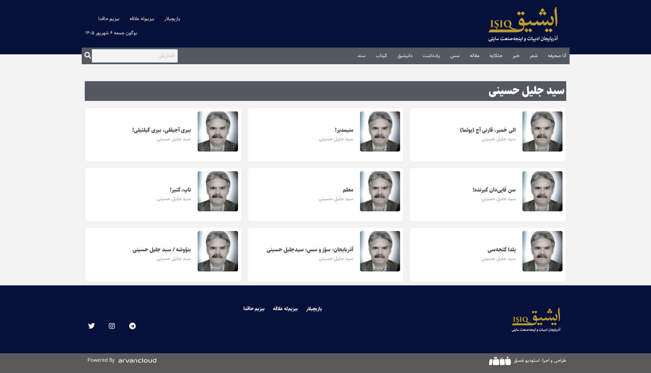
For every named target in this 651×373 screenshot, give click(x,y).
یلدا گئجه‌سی (502, 250)
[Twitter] (91, 326)
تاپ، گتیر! (180, 190)
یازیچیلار (172, 18)
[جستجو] (87, 55)
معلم (348, 190)
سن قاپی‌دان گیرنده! (494, 190)
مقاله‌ (474, 55)
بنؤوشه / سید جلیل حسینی (162, 250)
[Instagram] (112, 326)
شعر (534, 55)
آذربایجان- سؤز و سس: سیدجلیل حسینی (310, 250)
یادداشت (431, 55)
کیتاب (381, 55)
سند (361, 55)
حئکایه (496, 55)
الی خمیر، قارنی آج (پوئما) (488, 130)
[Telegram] (132, 326)
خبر (516, 55)
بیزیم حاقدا (109, 18)
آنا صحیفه (557, 55)
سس (455, 55)
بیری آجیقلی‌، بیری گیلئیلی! (161, 130)
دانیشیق (405, 55)
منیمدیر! (344, 130)
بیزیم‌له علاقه (142, 18)
